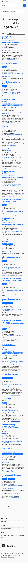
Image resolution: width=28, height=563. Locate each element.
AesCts (5, 239)
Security (9, 73)
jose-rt (5, 126)
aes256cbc (10, 187)
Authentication (6, 75)
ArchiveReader (12, 361)
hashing (4, 270)
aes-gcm (13, 267)
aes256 (12, 185)
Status (3, 525)
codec (21, 231)
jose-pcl (5, 149)
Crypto (18, 73)
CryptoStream (8, 218)
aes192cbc (5, 187)
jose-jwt (5, 36)
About (13, 553)
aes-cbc (9, 267)
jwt (7, 49)
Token (21, 73)
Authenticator (12, 362)
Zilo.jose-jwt (7, 448)
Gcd (12, 310)
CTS (9, 250)
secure (20, 409)
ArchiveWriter (19, 361)
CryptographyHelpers (11, 475)
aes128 (4, 185)
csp (3, 213)
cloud (17, 211)
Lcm (10, 310)
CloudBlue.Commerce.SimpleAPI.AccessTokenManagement (13, 323)
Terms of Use (19, 553)
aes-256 (16, 410)
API (10, 360)
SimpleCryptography (11, 257)
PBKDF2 (12, 75)
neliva (5, 431)
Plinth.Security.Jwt (10, 82)
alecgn (5, 173)
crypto (12, 231)
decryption (12, 184)
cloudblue (6, 211)
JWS (15, 93)
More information (10, 59)
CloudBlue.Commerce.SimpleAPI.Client (11, 200)
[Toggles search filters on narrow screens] (24, 11)
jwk (17, 49)
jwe (13, 49)
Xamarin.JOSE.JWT (10, 374)
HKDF (15, 75)
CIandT (6, 65)
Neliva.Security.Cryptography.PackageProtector (10, 426)
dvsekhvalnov (7, 38)
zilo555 (6, 450)
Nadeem (6, 241)
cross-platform (6, 410)
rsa (3, 113)
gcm (3, 50)
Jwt (10, 93)
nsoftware (6, 349)
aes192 (8, 185)
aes (19, 49)
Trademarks (11, 557)
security (13, 409)
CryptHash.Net (8, 171)
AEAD (5, 360)
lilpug (5, 258)
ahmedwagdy (7, 203)
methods (12, 250)
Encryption (13, 73)
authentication (17, 268)
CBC (3, 76)
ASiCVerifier (5, 361)
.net (10, 251)
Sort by (4, 33)
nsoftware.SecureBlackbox (9, 344)
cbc (21, 49)
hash (18, 231)
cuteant (6, 101)
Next (17, 507)
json (9, 49)
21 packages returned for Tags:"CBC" (11, 23)
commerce (11, 211)
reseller (21, 211)
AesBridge (6, 398)
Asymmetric (5, 362)
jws (15, 49)
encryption (6, 184)
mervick (6, 400)
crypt (15, 231)
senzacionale (7, 376)
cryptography (18, 184)
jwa (11, 49)
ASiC (12, 360)
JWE (13, 93)
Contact (4, 518)
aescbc (17, 487)
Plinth (5, 73)
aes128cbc (16, 185)
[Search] (24, 5)
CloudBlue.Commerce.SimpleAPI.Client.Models (12, 279)
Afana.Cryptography (11, 299)
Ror (14, 310)
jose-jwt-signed (8, 99)
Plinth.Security (8, 63)
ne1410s (6, 220)
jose (5, 49)
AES (18, 75)
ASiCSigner (16, 360)
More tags (7, 50)
